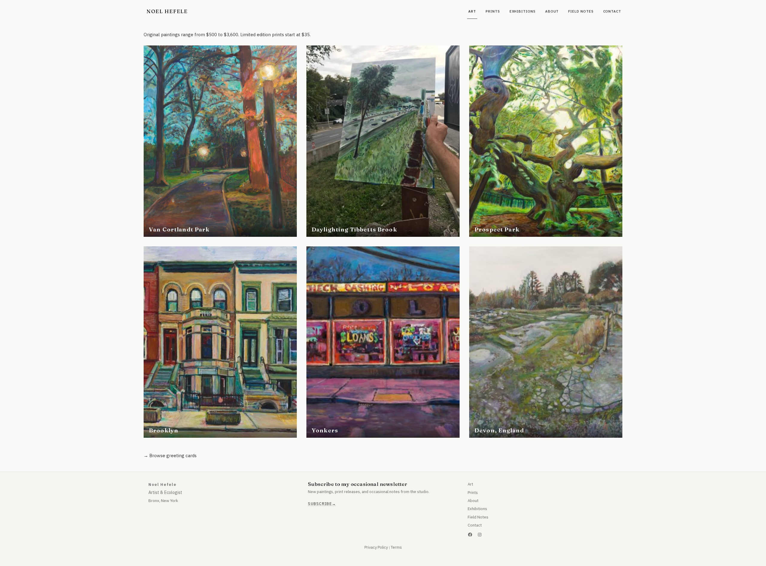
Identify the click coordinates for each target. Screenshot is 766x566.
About (473, 500)
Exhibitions (477, 508)
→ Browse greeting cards (170, 455)
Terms (396, 547)
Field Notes (478, 517)
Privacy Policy (376, 547)
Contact (475, 525)
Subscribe (320, 504)
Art (470, 484)
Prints (473, 492)
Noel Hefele (167, 11)
